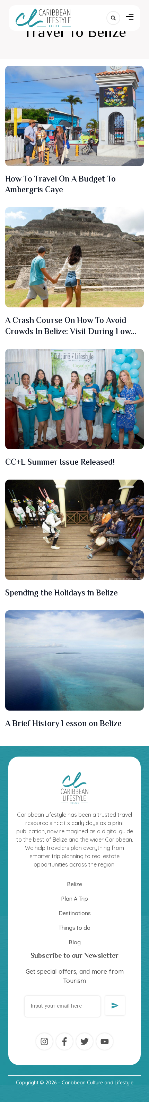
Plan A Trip (74, 898)
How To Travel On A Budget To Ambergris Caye (60, 185)
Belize (74, 884)
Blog (75, 942)
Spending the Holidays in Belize (61, 593)
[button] (130, 18)
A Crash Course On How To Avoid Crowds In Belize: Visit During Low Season (68, 332)
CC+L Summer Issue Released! (60, 462)
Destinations (75, 913)
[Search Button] (113, 18)
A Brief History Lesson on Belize (63, 724)
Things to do (74, 927)
